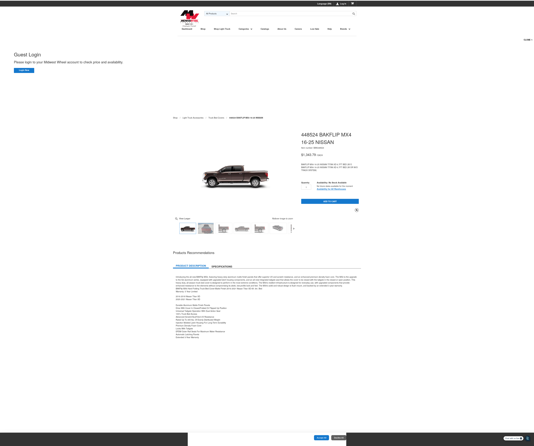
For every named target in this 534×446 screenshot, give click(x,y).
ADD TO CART (330, 201)
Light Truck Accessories (193, 117)
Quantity (305, 182)
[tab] (191, 266)
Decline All (338, 438)
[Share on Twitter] (357, 210)
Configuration (303, 438)
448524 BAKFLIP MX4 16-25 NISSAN (246, 117)
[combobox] (217, 13)
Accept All (321, 438)
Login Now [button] (24, 70)
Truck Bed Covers (216, 117)
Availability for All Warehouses (331, 189)
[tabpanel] (267, 305)
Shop (175, 117)
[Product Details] (189, 13)
